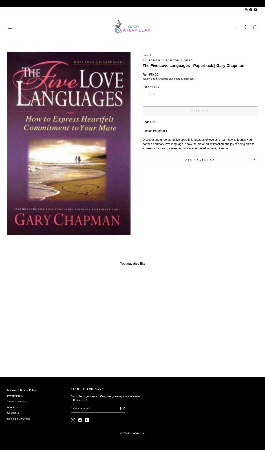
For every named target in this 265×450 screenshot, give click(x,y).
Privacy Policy (15, 395)
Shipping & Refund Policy (21, 390)
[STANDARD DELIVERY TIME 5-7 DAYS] (132, 3)
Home (146, 55)
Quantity (151, 87)
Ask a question (200, 159)
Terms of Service (16, 401)
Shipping (163, 78)
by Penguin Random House (168, 60)
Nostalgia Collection (18, 418)
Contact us (13, 413)
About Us (12, 407)
